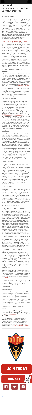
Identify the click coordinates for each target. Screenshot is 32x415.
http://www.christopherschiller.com (20, 325)
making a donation (10, 314)
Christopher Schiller (7, 13)
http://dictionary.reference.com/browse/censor (13, 114)
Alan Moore (5, 277)
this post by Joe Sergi (23, 85)
